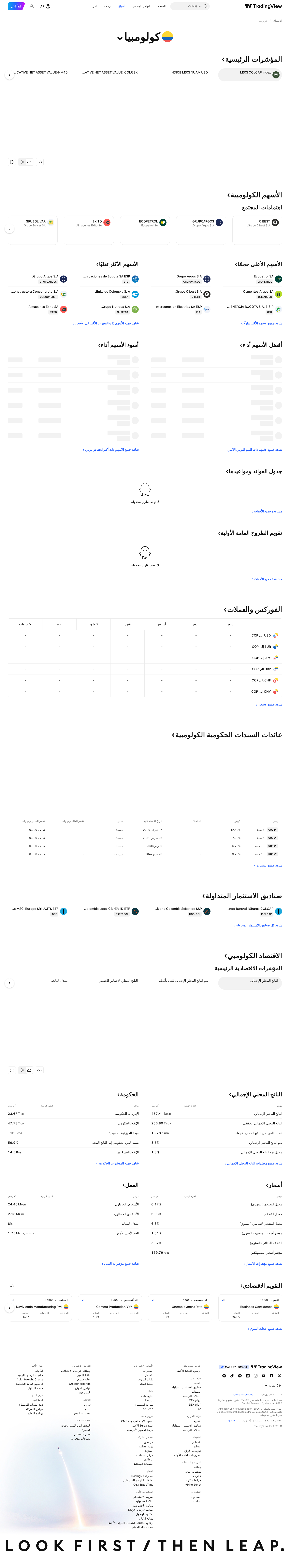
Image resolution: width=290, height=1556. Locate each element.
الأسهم (197, 1383)
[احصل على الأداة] (40, 162)
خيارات (197, 1476)
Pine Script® (193, 1484)
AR (42, 6)
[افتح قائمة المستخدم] (32, 6)
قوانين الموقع (83, 1388)
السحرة (86, 1429)
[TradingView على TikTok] (232, 1375)
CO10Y (272, 845)
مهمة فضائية (146, 1446)
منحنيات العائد (193, 1471)
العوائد (197, 1446)
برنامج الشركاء (34, 1409)
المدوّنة (149, 1450)
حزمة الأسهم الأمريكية (140, 1429)
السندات (196, 1391)
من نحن (148, 1442)
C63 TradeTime (143, 1484)
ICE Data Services (243, 1394)
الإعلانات (38, 1400)
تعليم (88, 1409)
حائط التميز (84, 1375)
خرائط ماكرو (193, 1480)
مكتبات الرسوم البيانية (30, 1375)
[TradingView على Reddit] (224, 1375)
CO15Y (272, 853)
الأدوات (39, 1370)
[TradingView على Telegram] (240, 1375)
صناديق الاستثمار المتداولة (186, 1387)
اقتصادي (196, 1442)
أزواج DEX (195, 1404)
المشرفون (85, 1392)
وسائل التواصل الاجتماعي (76, 1370)
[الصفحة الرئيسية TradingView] (263, 6)
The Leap (147, 1409)
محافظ (197, 1467)
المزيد (94, 6)
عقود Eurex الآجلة (142, 1425)
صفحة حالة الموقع (142, 1527)
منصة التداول (35, 1388)
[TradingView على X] (279, 1375)
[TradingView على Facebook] (271, 1375)
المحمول (196, 1496)
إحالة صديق (84, 1379)
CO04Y (272, 829)
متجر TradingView (142, 1476)
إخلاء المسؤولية (144, 1501)
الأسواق (122, 6)
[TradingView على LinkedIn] (248, 1375)
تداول (87, 1404)
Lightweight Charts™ (30, 1379)
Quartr (231, 1420)
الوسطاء (108, 6)
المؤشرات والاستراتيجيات (76, 1425)
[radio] (29, 162)
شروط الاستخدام (143, 1496)
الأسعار (149, 1375)
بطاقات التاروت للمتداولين (138, 1480)
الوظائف (148, 1459)
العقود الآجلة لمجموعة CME (137, 1421)
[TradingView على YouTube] (263, 1375)
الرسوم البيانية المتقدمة (29, 1383)
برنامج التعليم (35, 1413)
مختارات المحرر (81, 1413)
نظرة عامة (147, 1396)
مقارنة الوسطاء (144, 1404)
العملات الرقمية (192, 1396)
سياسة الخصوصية (143, 1505)
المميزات (148, 1370)
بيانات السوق (145, 1379)
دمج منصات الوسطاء (31, 1404)
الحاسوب (196, 1501)
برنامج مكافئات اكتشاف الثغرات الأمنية (131, 1522)
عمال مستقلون (82, 1434)
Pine (198, 1409)
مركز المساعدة (144, 1455)
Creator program (80, 1383)
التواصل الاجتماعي (141, 6)
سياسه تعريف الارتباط (140, 1509)
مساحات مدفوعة (81, 1438)
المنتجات (161, 6)
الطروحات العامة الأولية (187, 1455)
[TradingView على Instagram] (255, 1375)
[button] (153, 6)
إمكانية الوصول (144, 1514)
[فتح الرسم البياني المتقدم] (12, 162)
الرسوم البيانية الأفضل (188, 1370)
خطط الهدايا (146, 1383)
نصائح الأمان (146, 1518)
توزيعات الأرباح (192, 1450)
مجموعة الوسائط (143, 1463)
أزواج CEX (195, 1400)
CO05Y (272, 837)
